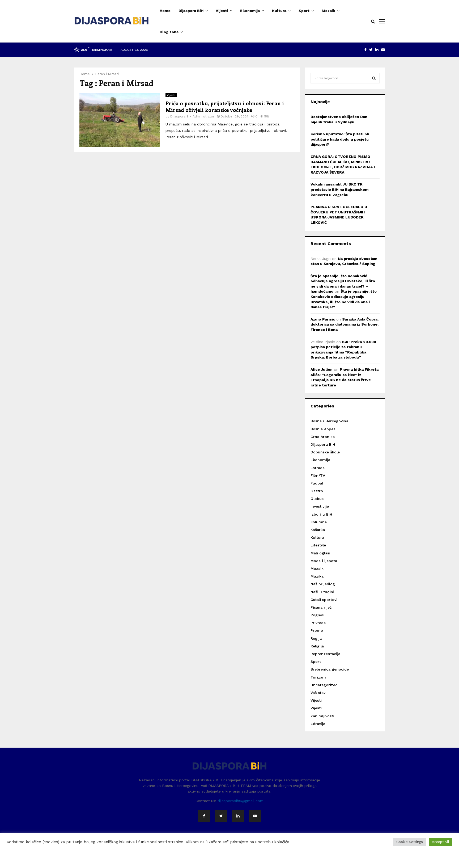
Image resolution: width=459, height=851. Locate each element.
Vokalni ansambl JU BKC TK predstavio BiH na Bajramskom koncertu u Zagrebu (339, 189)
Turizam (318, 677)
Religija (317, 646)
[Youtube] (255, 816)
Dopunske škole (325, 452)
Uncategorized (324, 685)
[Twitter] (221, 816)
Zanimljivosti (322, 716)
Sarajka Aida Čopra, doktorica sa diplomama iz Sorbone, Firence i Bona (345, 324)
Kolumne (319, 522)
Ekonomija (250, 11)
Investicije (320, 506)
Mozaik (328, 11)
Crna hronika (323, 437)
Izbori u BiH (321, 514)
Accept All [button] (440, 842)
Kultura (279, 11)
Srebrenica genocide (330, 669)
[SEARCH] (374, 78)
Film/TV (318, 475)
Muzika (317, 576)
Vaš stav (318, 692)
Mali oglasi (320, 553)
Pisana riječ (321, 607)
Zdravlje (318, 724)
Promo (317, 630)
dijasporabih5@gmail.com (241, 801)
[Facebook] (204, 816)
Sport (304, 11)
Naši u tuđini (322, 592)
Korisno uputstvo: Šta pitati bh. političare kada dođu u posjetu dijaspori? (340, 139)
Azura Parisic (323, 319)
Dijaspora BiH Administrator (192, 116)
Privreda (318, 623)
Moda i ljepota (324, 561)
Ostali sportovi (324, 599)
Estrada (318, 468)
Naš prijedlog (323, 584)
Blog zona (169, 32)
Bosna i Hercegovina (329, 421)
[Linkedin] (238, 816)
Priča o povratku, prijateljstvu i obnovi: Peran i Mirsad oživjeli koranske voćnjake (224, 106)
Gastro (317, 491)
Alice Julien (322, 369)
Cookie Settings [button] (409, 842)
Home (165, 11)
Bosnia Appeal (324, 429)
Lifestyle (318, 545)
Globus (317, 498)
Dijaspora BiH (190, 11)
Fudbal (317, 483)
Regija (316, 638)
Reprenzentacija (325, 654)
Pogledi (317, 615)
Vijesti (222, 11)
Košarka (318, 530)
